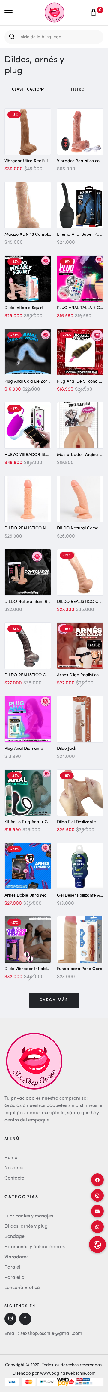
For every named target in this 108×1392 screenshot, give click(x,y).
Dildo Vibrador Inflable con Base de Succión (47, 969)
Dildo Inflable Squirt (24, 308)
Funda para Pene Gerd (80, 969)
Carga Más (54, 1000)
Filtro (78, 89)
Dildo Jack (66, 748)
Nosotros (13, 1168)
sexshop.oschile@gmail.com (51, 1333)
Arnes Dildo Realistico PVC (82, 675)
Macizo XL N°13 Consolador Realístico (40, 234)
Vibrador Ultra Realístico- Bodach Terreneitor (49, 161)
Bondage (14, 1236)
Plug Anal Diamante (23, 748)
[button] (97, 1244)
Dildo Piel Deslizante (76, 822)
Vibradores (16, 1257)
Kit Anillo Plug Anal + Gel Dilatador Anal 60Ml (48, 822)
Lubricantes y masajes (28, 1216)
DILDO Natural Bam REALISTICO (36, 602)
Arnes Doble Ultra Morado (30, 895)
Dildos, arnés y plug (26, 1226)
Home (10, 1157)
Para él (12, 1267)
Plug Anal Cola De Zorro (28, 381)
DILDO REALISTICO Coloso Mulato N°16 (42, 675)
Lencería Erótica (22, 1287)
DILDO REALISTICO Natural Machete (40, 528)
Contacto (14, 1178)
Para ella (14, 1277)
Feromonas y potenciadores (34, 1247)
